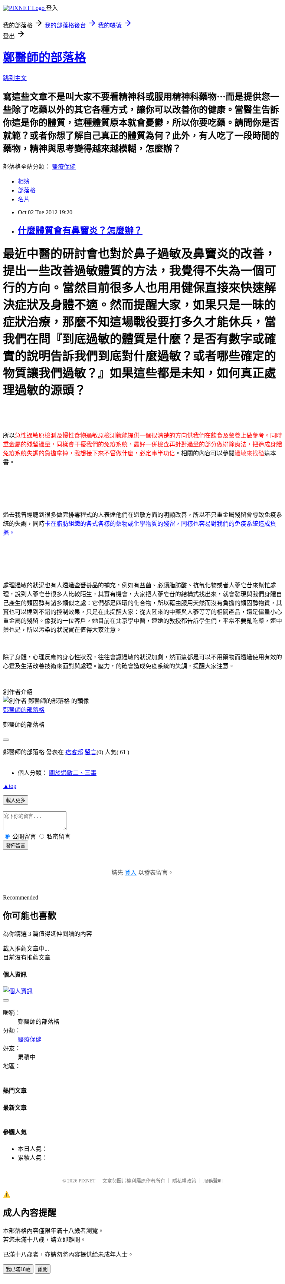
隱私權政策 (184, 1181)
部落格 (27, 190)
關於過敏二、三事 (72, 773)
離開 (43, 1269)
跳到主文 (15, 78)
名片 (24, 199)
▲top (9, 786)
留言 (90, 752)
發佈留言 (15, 845)
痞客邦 (74, 752)
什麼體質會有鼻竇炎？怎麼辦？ (80, 230)
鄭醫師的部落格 (44, 57)
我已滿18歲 (18, 1269)
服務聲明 (213, 1181)
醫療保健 (64, 167)
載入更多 (15, 800)
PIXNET (87, 1181)
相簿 (24, 181)
